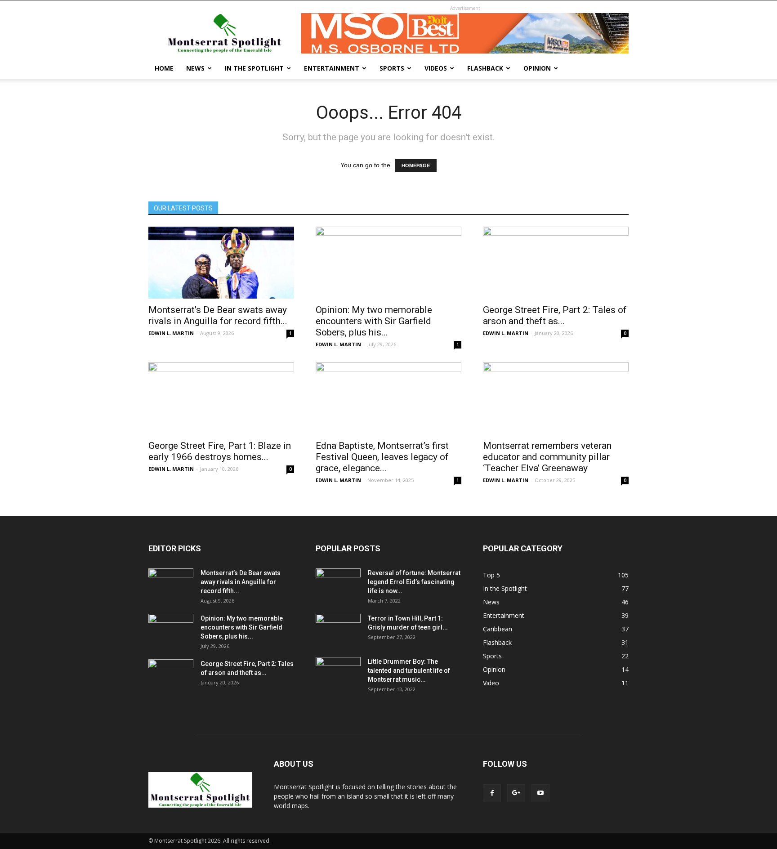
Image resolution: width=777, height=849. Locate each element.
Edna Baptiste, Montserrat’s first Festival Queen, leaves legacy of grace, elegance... (382, 457)
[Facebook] (492, 793)
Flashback (485, 68)
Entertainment (331, 68)
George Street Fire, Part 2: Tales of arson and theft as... (555, 315)
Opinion (537, 68)
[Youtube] (540, 793)
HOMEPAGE (416, 165)
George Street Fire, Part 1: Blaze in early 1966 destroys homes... (219, 451)
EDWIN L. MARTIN (171, 333)
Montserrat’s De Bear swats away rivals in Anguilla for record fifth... (217, 315)
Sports (392, 68)
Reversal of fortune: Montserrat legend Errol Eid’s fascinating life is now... (414, 581)
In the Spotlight (254, 68)
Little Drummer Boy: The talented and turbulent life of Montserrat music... (409, 670)
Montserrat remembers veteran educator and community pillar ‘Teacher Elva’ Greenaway (547, 457)
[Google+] (516, 793)
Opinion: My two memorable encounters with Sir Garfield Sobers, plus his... (374, 321)
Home (164, 68)
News (195, 68)
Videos (435, 68)
